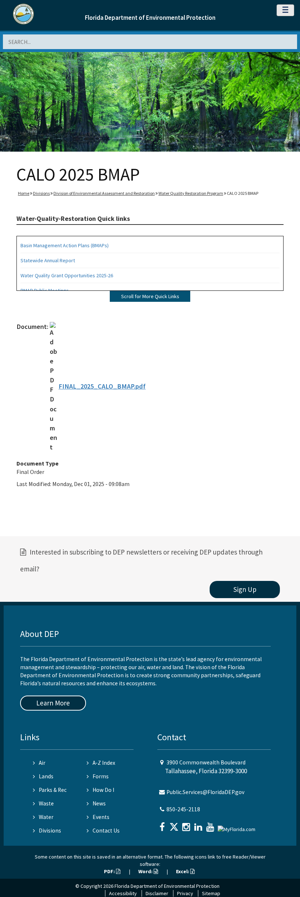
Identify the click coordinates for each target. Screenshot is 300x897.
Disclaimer (157, 893)
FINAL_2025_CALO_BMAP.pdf (102, 386)
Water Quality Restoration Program (190, 193)
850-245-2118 (183, 809)
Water (46, 816)
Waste (46, 803)
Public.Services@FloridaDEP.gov (205, 792)
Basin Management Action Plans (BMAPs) (64, 245)
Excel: (183, 871)
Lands (46, 776)
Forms (101, 776)
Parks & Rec (53, 789)
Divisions (41, 193)
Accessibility (123, 893)
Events (101, 816)
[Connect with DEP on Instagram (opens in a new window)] (186, 824)
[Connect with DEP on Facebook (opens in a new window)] (162, 824)
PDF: (110, 871)
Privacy (185, 893)
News (99, 803)
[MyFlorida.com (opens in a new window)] (237, 826)
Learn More (53, 702)
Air (42, 762)
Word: (146, 871)
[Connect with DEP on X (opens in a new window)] (174, 824)
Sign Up (244, 589)
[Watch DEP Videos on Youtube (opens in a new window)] (211, 824)
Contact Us (106, 830)
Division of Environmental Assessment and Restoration (104, 193)
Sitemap (211, 893)
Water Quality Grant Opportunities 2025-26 (66, 275)
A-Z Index (104, 762)
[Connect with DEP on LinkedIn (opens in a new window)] (199, 824)
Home (23, 193)
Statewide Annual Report (47, 260)
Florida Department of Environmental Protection (150, 18)
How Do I (103, 789)
